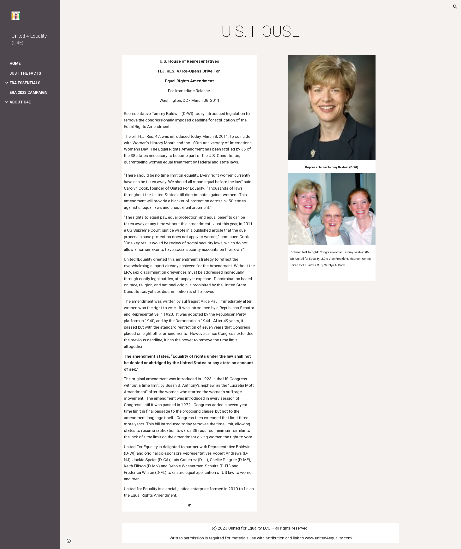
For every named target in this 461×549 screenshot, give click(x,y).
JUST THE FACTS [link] (25, 73)
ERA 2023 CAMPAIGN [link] (28, 92)
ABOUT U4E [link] (20, 102)
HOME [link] (15, 63)
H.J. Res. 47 (149, 136)
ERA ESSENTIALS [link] (25, 83)
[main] (260, 31)
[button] (455, 6)
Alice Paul (209, 301)
